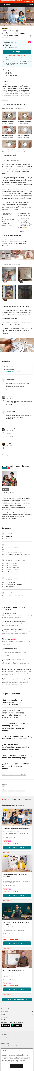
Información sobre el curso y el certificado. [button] (14, 775)
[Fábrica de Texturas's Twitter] (6, 493)
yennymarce (9, 397)
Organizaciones (9, 1048)
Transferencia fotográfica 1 (8, 149)
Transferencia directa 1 (7, 135)
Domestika (3, 1045)
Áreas (3, 1014)
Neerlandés (23, 225)
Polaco (30, 223)
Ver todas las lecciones (8, 155)
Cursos (7, 799)
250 (9, 214)
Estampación (22, 790)
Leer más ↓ (5, 100)
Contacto (8, 1045)
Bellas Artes (11, 790)
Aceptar (17, 1066)
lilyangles (8, 443)
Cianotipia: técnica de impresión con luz (16, 828)
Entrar (31, 4)
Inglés (25, 221)
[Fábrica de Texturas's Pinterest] (10, 493)
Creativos (20, 1037)
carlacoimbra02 (10, 429)
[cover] (17, 16)
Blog (17, 1045)
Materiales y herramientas (8, 121)
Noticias (13, 1045)
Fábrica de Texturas (13, 35)
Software (4, 1017)
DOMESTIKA (8, 5)
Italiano (26, 223)
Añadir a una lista (7, 852)
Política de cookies (14, 1061)
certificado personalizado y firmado (21, 641)
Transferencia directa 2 (23, 135)
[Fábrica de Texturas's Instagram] (8, 493)
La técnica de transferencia (25, 121)
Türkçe (28, 225)
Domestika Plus (14, 1039)
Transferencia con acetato (24, 149)
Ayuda (20, 1045)
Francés (22, 223)
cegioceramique (10, 379)
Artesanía (4, 790)
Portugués (22, 222)
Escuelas (25, 1037)
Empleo (12, 1037)
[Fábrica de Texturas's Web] (13, 493)
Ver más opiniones (7, 455)
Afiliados (3, 1048)
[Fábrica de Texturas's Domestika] (2, 493)
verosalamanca (10, 411)
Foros (15, 1037)
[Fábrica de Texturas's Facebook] (4, 493)
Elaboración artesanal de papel (13, 970)
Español (21, 221)
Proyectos (7, 1037)
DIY (16, 790)
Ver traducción (9, 389)
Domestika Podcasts (5, 1039)
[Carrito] (26, 5)
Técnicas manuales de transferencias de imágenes (13, 32)
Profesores (15, 1048)
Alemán (27, 222)
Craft (3, 786)
